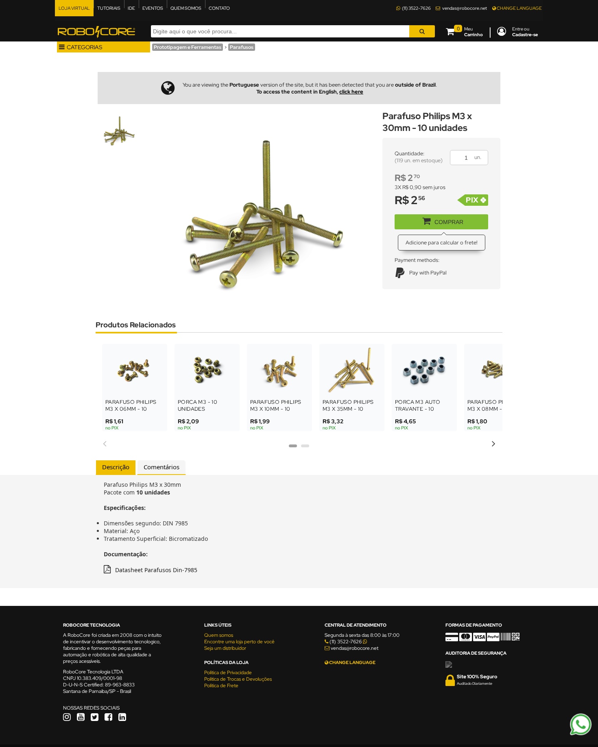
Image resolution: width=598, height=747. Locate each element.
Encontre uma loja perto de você (239, 641)
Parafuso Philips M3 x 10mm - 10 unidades (275, 409)
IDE (131, 8)
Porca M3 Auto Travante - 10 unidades (417, 409)
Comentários (161, 467)
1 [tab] (293, 448)
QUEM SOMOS (185, 8)
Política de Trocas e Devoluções (238, 679)
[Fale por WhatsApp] (581, 734)
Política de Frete (221, 685)
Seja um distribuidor (225, 648)
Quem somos (218, 635)
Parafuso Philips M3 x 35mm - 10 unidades (348, 409)
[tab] (116, 467)
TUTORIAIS (108, 8)
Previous (104, 442)
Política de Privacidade (228, 672)
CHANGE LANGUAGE (519, 8)
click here (351, 91)
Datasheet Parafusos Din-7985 (156, 570)
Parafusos (241, 47)
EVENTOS (152, 8)
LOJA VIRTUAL (74, 8)
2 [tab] (305, 448)
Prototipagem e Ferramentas (187, 47)
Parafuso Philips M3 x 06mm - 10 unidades (130, 409)
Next (493, 442)
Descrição (115, 467)
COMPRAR (448, 222)
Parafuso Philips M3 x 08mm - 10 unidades (492, 409)
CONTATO (219, 8)
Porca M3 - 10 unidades (197, 405)
